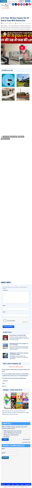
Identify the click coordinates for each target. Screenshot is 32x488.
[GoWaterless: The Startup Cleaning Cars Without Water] (5, 355)
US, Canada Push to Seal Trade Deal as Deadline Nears (14, 378)
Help (13, 484)
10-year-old (6, 136)
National (22, 411)
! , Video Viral (5, 381)
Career (8, 484)
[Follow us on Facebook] (13, 4)
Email (4, 312)
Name (4, 305)
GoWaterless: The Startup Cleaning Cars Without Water (19, 353)
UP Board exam (5, 138)
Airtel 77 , (4, 386)
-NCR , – (4, 383)
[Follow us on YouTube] (24, 4)
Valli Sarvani (19, 23)
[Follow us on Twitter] (16, 4)
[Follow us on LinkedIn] (21, 4)
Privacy (17, 484)
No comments (28, 23)
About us (3, 484)
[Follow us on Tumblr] (27, 4)
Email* (3, 452)
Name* (3, 448)
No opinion (6, 436)
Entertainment (21, 412)
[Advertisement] (16, 118)
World (10, 412)
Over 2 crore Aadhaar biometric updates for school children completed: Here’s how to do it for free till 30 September (15, 374)
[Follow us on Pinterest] (18, 4)
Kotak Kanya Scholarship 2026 (18, 335)
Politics (14, 412)
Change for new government (11, 434)
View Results (26, 439)
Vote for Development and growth (12, 433)
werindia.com (8, 411)
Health (27, 412)
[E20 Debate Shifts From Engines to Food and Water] (5, 346)
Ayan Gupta (13, 136)
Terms (22, 484)
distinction (21, 136)
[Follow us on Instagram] (29, 4)
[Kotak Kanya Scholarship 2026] (5, 338)
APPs (27, 1)
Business (4, 412)
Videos (12, 23)
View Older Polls (26, 442)
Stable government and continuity (13, 431)
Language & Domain (21, 1)
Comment (5, 290)
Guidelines (27, 484)
